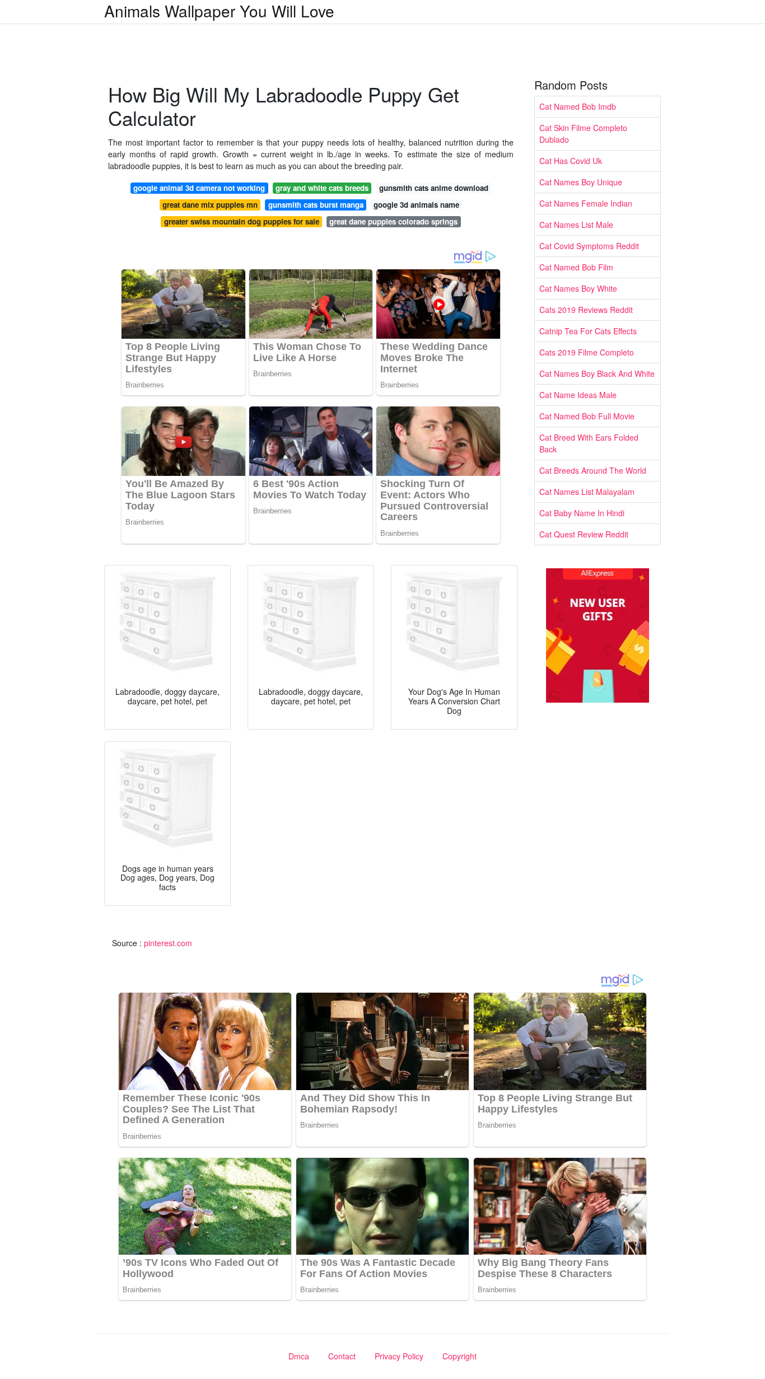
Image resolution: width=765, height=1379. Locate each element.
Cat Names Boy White (578, 288)
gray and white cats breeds (322, 188)
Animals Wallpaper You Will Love (219, 10)
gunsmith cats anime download (433, 188)
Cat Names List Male (576, 224)
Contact (342, 1356)
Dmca (298, 1356)
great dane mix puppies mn (210, 204)
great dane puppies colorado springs (393, 221)
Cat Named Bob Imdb (577, 106)
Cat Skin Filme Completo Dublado (583, 133)
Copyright (459, 1356)
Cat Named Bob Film (576, 267)
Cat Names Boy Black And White (597, 373)
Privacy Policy (399, 1356)
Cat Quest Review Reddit (583, 534)
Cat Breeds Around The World (592, 470)
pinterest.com (168, 942)
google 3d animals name (416, 204)
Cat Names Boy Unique (580, 182)
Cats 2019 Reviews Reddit (586, 309)
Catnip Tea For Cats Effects (588, 330)
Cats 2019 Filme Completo (586, 352)
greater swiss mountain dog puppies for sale (241, 221)
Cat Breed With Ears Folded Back (588, 443)
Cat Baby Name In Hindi (581, 512)
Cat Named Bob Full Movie (587, 416)
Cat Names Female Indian (585, 203)
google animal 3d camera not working (199, 188)
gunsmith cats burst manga (315, 204)
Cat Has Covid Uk (570, 160)
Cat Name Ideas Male (578, 394)
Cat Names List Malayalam (587, 491)
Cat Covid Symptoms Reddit (589, 245)
